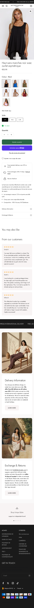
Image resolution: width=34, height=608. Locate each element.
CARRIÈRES (22, 541)
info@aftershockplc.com (19, 470)
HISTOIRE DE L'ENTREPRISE (23, 545)
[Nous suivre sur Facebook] (3, 583)
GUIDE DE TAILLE (7, 539)
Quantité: (5, 130)
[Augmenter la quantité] (11, 135)
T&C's (3, 551)
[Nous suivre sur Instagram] (13, 583)
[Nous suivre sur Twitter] (8, 583)
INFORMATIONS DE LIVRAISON (7, 535)
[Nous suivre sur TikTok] (17, 583)
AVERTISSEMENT (7, 548)
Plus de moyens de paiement (17, 153)
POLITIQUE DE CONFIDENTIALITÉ (7, 556)
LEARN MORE (12, 408)
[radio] (6, 83)
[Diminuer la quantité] (4, 135)
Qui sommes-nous (24, 534)
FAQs (20, 537)
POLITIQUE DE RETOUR (6, 544)
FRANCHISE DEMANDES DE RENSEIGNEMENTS (24, 551)
